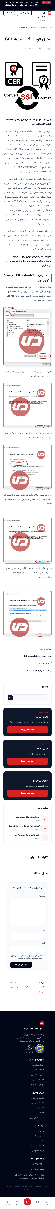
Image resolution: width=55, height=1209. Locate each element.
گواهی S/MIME (37, 1084)
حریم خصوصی (38, 1150)
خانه (50, 27)
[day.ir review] (39, 1048)
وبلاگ (42, 1141)
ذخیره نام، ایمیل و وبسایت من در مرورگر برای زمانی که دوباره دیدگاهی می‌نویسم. (26, 956)
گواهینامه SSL (42, 27)
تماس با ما (39, 1136)
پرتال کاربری (24, 12)
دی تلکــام (41, 15)
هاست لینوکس (37, 1103)
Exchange (39, 1070)
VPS (42, 1112)
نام (43, 930)
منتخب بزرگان (42, 20)
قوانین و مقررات (37, 1145)
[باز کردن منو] (6, 20)
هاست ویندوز (38, 1107)
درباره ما (41, 1131)
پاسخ (41, 992)
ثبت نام (9, 12)
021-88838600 (37, 1164)
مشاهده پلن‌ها (27, 729)
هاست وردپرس (37, 1098)
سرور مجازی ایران (37, 1117)
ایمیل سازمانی (38, 1065)
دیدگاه (42, 896)
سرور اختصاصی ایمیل (35, 1074)
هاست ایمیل (38, 1079)
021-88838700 (37, 1169)
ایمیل (42, 943)
